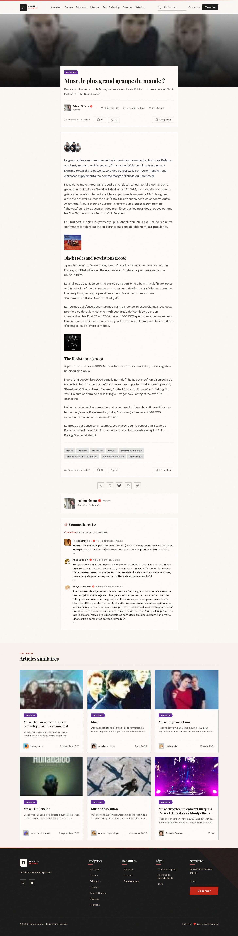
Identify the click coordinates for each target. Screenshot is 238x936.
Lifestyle (95, 7)
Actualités (56, 7)
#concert (97, 450)
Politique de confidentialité (165, 876)
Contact (128, 875)
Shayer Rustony (82, 586)
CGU (160, 883)
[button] (119, 50)
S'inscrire (210, 7)
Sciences (127, 7)
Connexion (194, 7)
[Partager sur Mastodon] (128, 485)
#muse (112, 450)
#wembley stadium (113, 456)
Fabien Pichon (87, 500)
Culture (69, 7)
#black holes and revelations (81, 456)
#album (82, 450)
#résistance (135, 456)
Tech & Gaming (111, 7)
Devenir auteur (132, 881)
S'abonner (204, 891)
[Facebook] (23, 882)
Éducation (81, 7)
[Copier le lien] (137, 485)
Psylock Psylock (82, 540)
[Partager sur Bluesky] (119, 485)
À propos (129, 869)
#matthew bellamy (131, 450)
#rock (69, 450)
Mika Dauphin (80, 559)
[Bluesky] (32, 882)
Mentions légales (167, 869)
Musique (71, 72)
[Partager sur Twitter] (100, 485)
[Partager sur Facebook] (110, 485)
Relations (141, 7)
